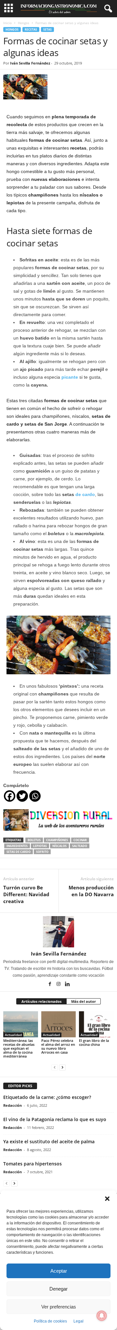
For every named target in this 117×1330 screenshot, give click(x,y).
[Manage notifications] (102, 1315)
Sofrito (42, 852)
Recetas (31, 29)
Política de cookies (50, 1321)
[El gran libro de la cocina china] (96, 1024)
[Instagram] (59, 984)
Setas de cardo (18, 852)
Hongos (23, 23)
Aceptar (58, 1271)
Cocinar (80, 840)
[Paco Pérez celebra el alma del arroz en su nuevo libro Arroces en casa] (58, 1024)
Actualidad (13, 1034)
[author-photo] (58, 931)
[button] (107, 1198)
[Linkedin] (67, 984)
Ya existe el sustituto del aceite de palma (49, 1141)
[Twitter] (22, 796)
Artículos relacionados (41, 1001)
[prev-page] (54, 1067)
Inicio (7, 23)
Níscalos (59, 846)
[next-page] (62, 1067)
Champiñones (57, 840)
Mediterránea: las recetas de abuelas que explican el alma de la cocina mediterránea (18, 1048)
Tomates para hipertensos (32, 1164)
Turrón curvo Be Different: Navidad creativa (26, 894)
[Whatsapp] (35, 796)
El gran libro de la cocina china (94, 1042)
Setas (47, 29)
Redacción (12, 1105)
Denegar (58, 1289)
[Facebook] (9, 796)
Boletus (34, 840)
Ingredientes (17, 846)
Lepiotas (40, 846)
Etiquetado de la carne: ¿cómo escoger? (47, 1097)
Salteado (79, 846)
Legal (78, 1321)
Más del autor (83, 1001)
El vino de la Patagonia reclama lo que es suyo (54, 1119)
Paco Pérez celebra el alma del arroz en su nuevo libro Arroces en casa (58, 1046)
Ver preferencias (58, 1306)
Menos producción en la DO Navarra (91, 891)
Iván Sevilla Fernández (30, 63)
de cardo (85, 494)
